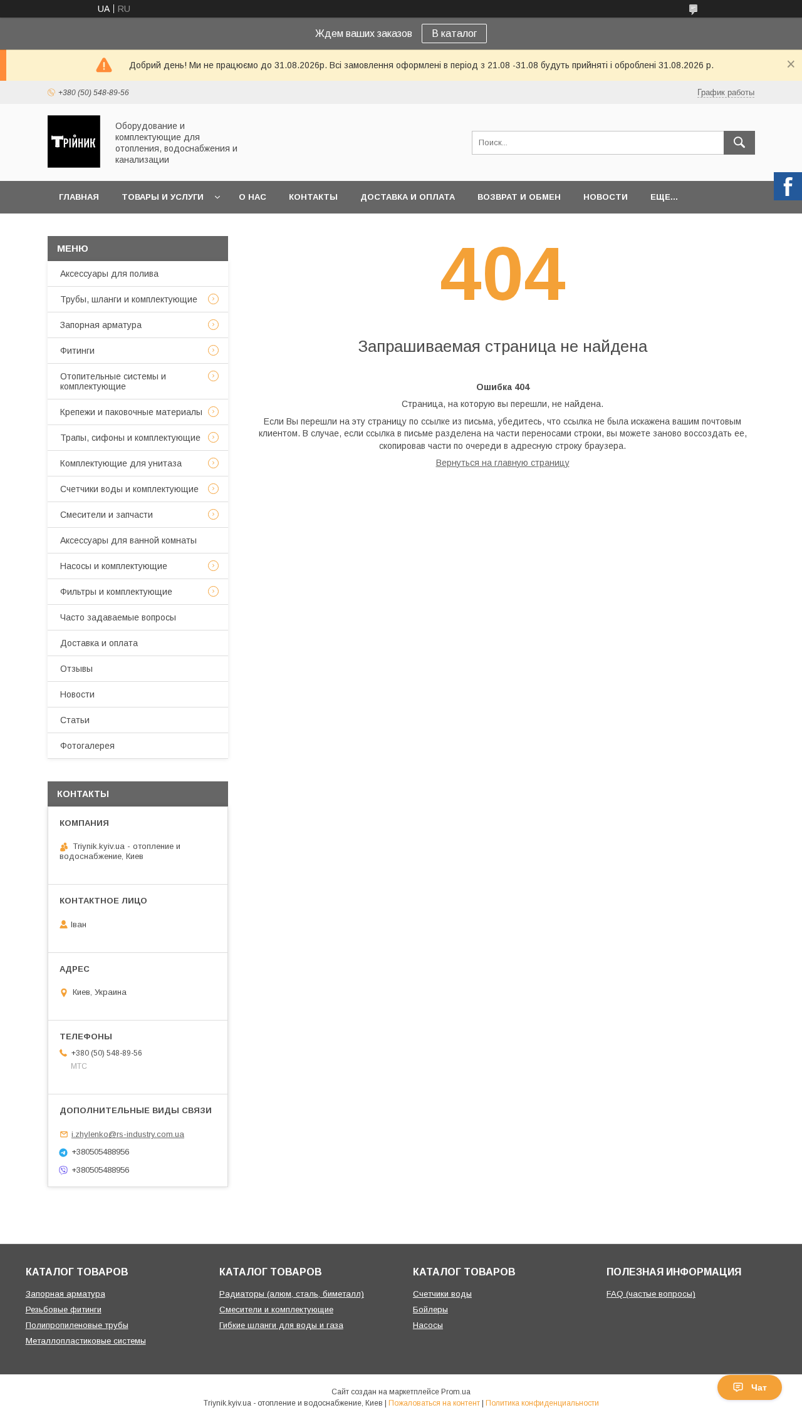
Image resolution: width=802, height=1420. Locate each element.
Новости (605, 197)
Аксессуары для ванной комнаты (128, 540)
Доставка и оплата (407, 197)
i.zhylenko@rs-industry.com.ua (127, 1134)
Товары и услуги (163, 197)
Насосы (428, 1325)
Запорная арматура (101, 325)
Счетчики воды (442, 1294)
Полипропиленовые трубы (77, 1325)
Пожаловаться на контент (434, 1403)
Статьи (75, 720)
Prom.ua (456, 1391)
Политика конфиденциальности (542, 1403)
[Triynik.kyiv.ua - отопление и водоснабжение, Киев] (74, 165)
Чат (759, 1387)
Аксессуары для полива (109, 274)
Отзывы (76, 669)
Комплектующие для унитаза (121, 463)
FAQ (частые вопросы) (651, 1294)
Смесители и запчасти (106, 515)
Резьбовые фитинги (64, 1309)
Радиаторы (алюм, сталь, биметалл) (291, 1294)
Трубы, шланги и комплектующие (128, 299)
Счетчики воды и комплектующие (129, 489)
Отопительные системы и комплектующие (113, 381)
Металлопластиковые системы (86, 1340)
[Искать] (739, 143)
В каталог (454, 33)
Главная (79, 197)
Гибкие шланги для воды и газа (281, 1325)
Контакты (313, 197)
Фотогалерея (87, 746)
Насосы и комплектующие (113, 566)
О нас (252, 197)
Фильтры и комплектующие (116, 592)
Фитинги (77, 351)
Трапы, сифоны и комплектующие (130, 438)
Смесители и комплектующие (276, 1309)
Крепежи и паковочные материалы (131, 412)
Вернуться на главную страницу (503, 463)
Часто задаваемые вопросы (118, 617)
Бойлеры (430, 1309)
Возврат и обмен (519, 197)
